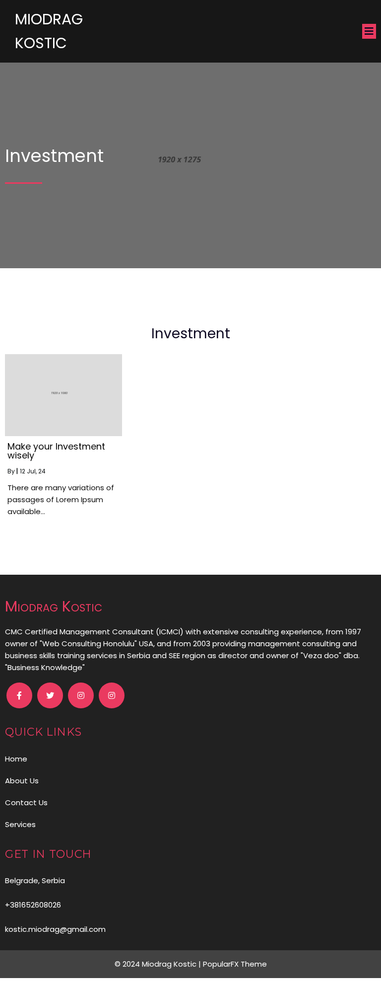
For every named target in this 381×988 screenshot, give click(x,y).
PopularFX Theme (235, 964)
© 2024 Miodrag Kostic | (159, 964)
